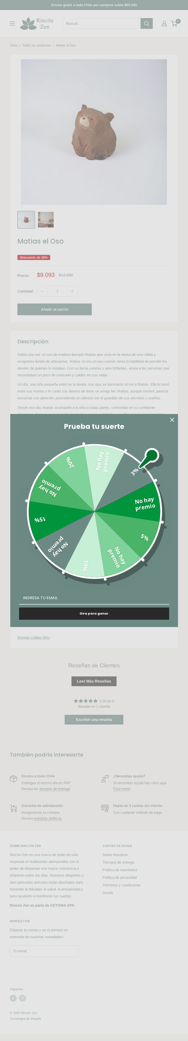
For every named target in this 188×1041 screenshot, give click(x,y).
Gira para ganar (94, 613)
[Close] (172, 420)
